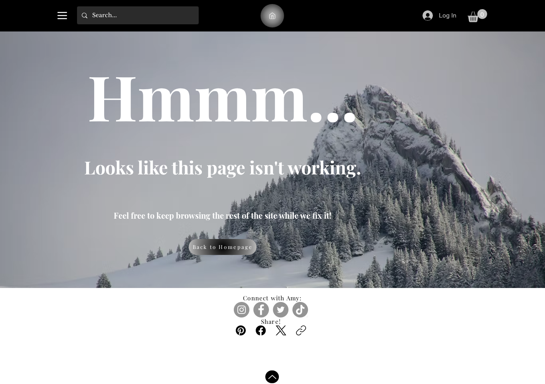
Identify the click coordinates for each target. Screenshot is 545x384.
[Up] (272, 375)
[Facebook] (261, 309)
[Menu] (62, 15)
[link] (477, 15)
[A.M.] (272, 16)
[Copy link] (301, 330)
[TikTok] (300, 309)
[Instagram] (241, 309)
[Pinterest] (241, 330)
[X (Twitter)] (281, 330)
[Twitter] (280, 309)
